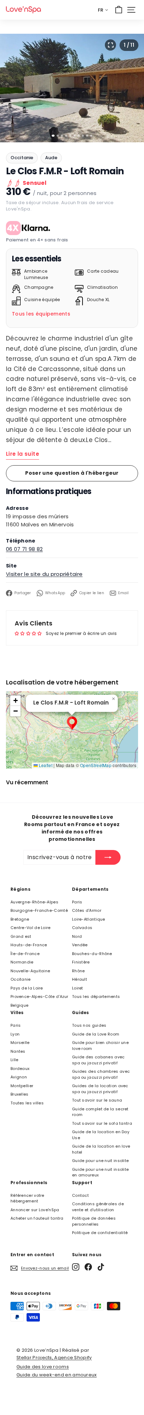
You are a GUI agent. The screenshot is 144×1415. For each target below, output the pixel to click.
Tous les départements (96, 996)
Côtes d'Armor (86, 910)
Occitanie (21, 157)
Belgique (19, 1005)
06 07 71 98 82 (24, 549)
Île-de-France (24, 953)
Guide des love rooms (42, 1366)
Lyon (15, 1034)
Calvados (82, 927)
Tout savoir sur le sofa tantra (102, 1123)
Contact (80, 1195)
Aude (51, 157)
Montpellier (21, 1086)
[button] (72, 723)
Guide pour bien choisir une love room (100, 1045)
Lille (14, 1060)
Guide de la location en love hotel (101, 1149)
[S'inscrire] (108, 857)
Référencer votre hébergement (27, 1198)
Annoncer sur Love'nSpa (34, 1210)
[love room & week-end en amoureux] (23, 9)
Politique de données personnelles (94, 1221)
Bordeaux (19, 1068)
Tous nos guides (89, 1025)
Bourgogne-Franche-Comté (39, 910)
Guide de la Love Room (95, 1034)
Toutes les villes (27, 1103)
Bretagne (19, 919)
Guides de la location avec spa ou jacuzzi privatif (100, 1089)
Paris (77, 902)
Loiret (77, 988)
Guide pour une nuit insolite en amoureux (100, 1172)
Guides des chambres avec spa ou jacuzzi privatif (101, 1074)
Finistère (81, 962)
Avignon (18, 1077)
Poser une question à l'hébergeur (71, 472)
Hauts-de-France (28, 945)
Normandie (22, 962)
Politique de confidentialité (100, 1232)
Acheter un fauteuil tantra (37, 1218)
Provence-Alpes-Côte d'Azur (39, 996)
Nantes (18, 1051)
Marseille (20, 1042)
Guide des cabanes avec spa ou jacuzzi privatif (98, 1060)
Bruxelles (19, 1094)
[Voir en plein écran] (110, 45)
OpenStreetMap (95, 765)
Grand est (20, 936)
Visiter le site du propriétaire (44, 574)
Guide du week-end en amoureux (56, 1374)
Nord (77, 936)
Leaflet (45, 765)
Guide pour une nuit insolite (100, 1160)
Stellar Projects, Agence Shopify (54, 1357)
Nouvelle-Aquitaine (30, 971)
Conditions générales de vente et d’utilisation (98, 1207)
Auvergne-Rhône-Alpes (34, 902)
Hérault (79, 979)
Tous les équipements (41, 313)
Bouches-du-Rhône (92, 953)
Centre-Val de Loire (30, 927)
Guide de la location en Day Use (100, 1135)
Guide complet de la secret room (100, 1112)
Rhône (78, 971)
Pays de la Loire (26, 988)
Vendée (80, 945)
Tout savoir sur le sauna (97, 1100)
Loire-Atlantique (88, 919)
